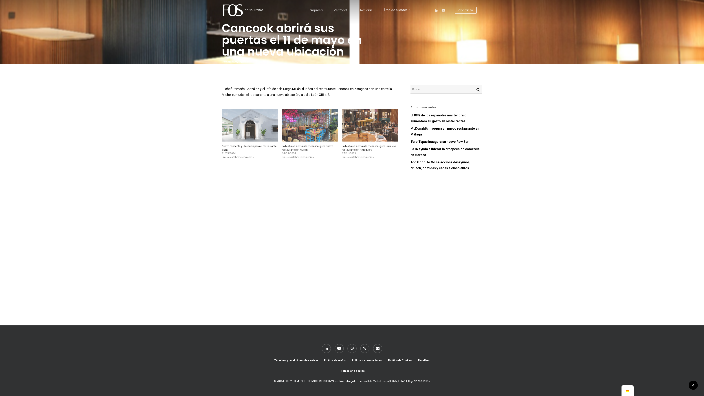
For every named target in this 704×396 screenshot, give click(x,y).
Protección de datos (352, 370)
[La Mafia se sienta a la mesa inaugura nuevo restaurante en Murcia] (310, 125)
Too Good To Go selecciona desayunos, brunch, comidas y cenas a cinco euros (440, 165)
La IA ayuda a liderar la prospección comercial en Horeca (445, 152)
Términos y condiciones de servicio (296, 360)
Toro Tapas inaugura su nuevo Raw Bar (439, 142)
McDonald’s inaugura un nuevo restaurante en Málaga (444, 131)
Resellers (424, 360)
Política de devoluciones (367, 360)
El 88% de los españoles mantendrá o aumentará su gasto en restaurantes (438, 118)
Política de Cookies (400, 360)
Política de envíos (335, 360)
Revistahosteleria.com (236, 62)
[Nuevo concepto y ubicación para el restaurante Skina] (250, 125)
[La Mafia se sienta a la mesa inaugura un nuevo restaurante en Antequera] (370, 125)
